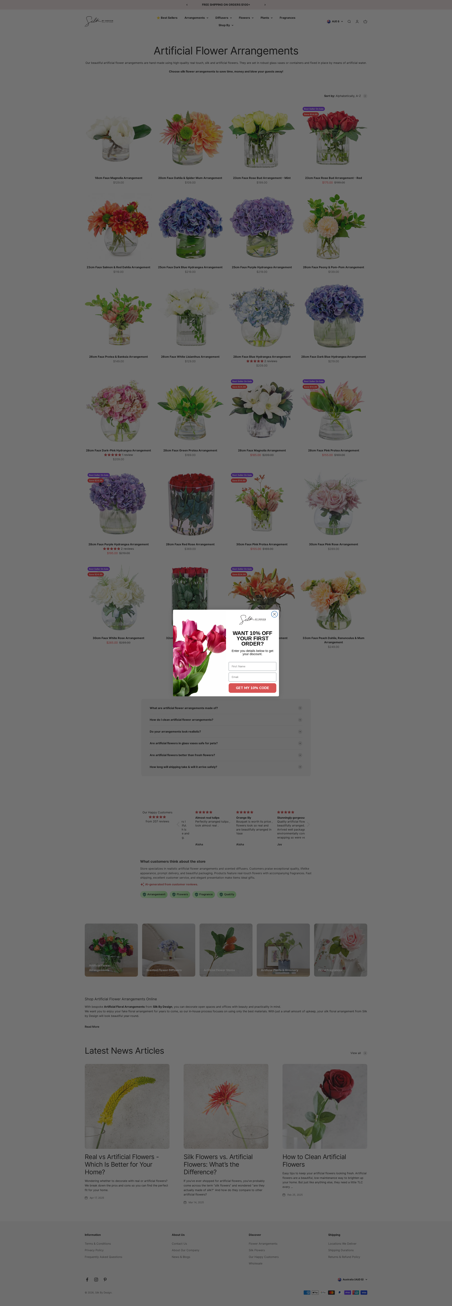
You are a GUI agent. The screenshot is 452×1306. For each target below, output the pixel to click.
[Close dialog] (274, 614)
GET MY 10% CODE (252, 688)
